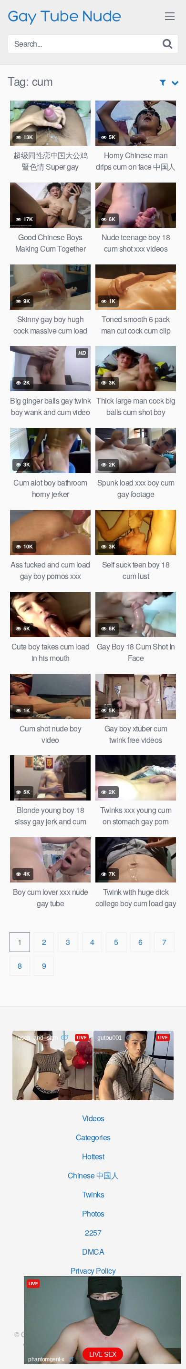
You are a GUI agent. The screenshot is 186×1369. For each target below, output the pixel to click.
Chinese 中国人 (93, 1175)
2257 (93, 1232)
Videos (93, 1118)
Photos (93, 1213)
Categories (93, 1137)
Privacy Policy (93, 1270)
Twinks (93, 1194)
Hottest (93, 1156)
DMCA (93, 1251)
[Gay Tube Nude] (65, 16)
